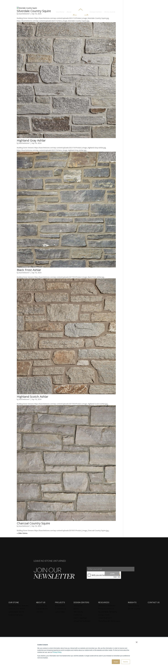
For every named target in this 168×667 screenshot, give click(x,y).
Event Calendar (80, 618)
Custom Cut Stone (16, 608)
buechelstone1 (24, 143)
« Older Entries (22, 533)
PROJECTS (60, 602)
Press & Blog (133, 605)
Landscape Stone (16, 612)
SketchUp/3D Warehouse (109, 621)
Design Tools (103, 615)
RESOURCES (103, 602)
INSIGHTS (132, 602)
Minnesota (78, 612)
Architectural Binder (106, 605)
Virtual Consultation (82, 621)
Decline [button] (125, 662)
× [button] (136, 641)
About (69, 12)
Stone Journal (109, 12)
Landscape (60, 612)
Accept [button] (116, 662)
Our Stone (60, 12)
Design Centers (96, 12)
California (78, 615)
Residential (60, 605)
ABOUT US (40, 602)
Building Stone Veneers (18, 605)
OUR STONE (13, 602)
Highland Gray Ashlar (31, 140)
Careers (39, 612)
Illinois (76, 608)
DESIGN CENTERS (81, 602)
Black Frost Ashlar (29, 270)
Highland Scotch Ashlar (32, 396)
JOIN (112, 573)
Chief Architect (105, 618)
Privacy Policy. (57, 652)
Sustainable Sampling (107, 612)
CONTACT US (154, 602)
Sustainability (42, 608)
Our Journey (41, 605)
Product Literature (106, 608)
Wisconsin (78, 605)
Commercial (60, 608)
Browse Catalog (15, 615)
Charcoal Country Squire (33, 523)
